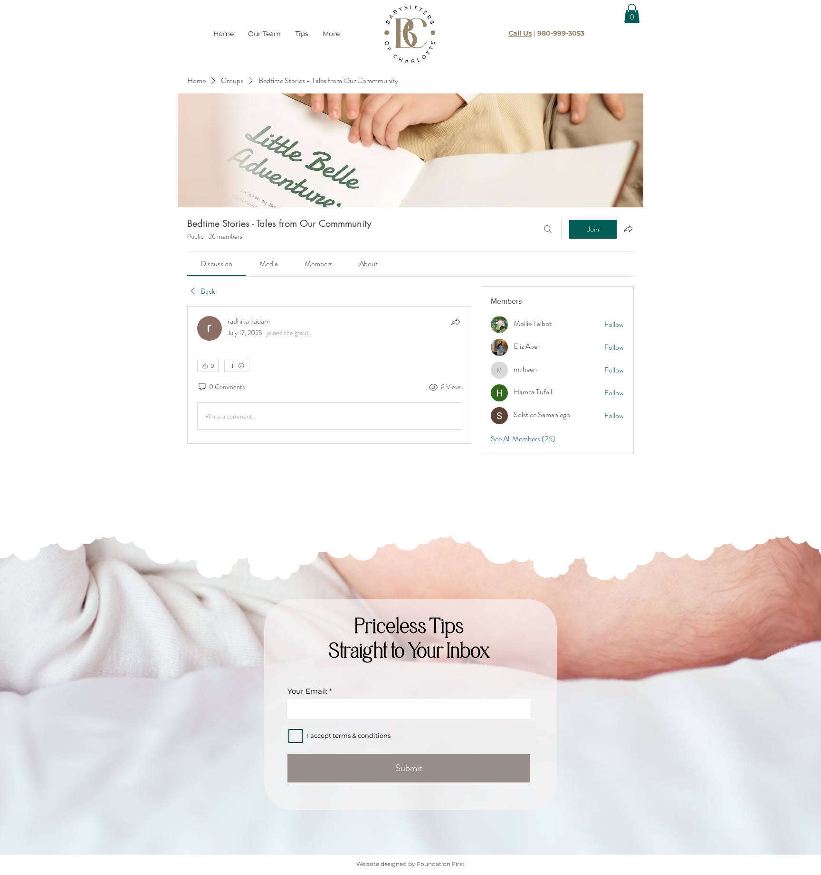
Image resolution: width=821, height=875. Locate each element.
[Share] (455, 321)
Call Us (520, 33)
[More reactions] (236, 366)
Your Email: (307, 691)
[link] (216, 263)
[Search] (548, 229)
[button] (632, 13)
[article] (329, 375)
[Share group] (628, 228)
